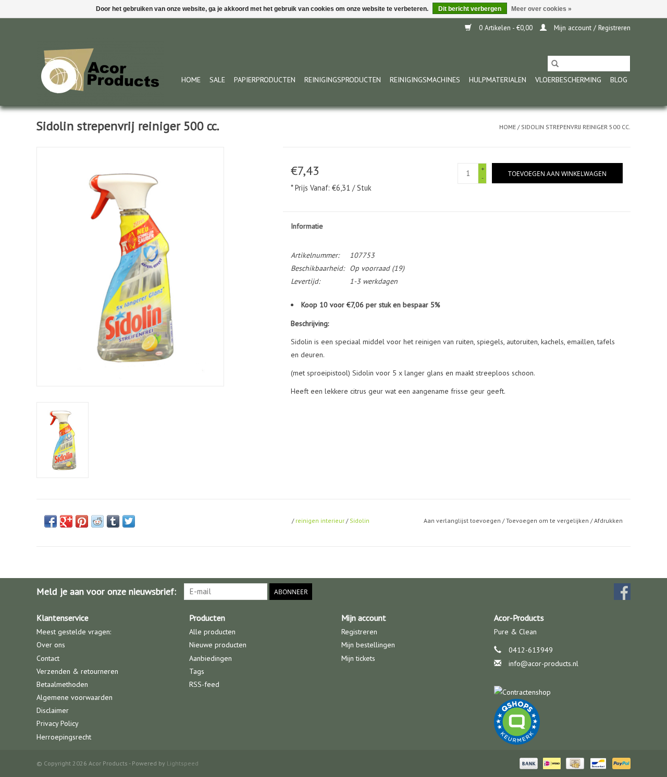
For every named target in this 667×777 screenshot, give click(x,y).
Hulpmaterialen (497, 79)
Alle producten (212, 631)
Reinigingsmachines (425, 79)
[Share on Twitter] (128, 521)
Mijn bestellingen (368, 644)
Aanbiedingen (210, 658)
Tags (196, 671)
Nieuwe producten (217, 644)
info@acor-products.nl (543, 663)
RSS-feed (204, 684)
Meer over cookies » (541, 8)
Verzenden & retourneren (77, 671)
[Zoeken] (555, 63)
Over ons (50, 644)
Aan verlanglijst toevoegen (463, 520)
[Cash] (573, 763)
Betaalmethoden (62, 684)
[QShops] (562, 722)
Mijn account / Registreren (591, 27)
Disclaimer (52, 710)
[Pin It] (82, 521)
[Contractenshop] (562, 692)
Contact (47, 658)
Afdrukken (608, 520)
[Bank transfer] (527, 763)
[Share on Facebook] (50, 521)
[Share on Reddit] (97, 521)
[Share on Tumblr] (113, 521)
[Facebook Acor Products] (622, 591)
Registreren (359, 631)
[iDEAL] (550, 763)
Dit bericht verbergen (469, 8)
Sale (217, 79)
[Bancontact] (597, 763)
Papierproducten (264, 79)
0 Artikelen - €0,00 (506, 27)
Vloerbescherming (568, 79)
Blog (618, 79)
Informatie (307, 226)
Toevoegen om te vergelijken (548, 520)
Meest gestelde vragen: (73, 631)
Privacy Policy (57, 723)
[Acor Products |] (100, 71)
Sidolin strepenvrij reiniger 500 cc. (576, 127)
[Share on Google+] (66, 521)
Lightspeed (183, 763)
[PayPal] (620, 763)
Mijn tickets (358, 658)
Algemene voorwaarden (74, 697)
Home (191, 79)
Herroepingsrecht (63, 737)
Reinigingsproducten (342, 79)
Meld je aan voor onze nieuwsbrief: (106, 591)
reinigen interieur (319, 520)
